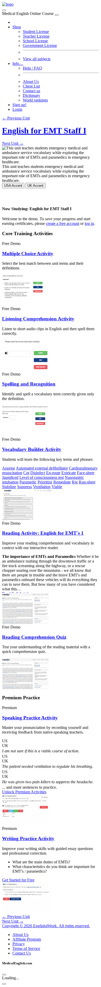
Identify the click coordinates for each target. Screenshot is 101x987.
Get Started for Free (18, 880)
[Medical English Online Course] (7, 4)
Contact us (31, 91)
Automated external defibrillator (42, 468)
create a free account (62, 223)
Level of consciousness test (41, 477)
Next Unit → (13, 143)
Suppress (24, 486)
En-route (53, 473)
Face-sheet (85, 473)
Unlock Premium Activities (24, 792)
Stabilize (9, 486)
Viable (57, 486)
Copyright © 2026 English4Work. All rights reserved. (46, 926)
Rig (75, 482)
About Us (31, 81)
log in (89, 223)
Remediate (62, 482)
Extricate (68, 473)
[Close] (57, 15)
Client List (31, 86)
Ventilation (42, 486)
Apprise (8, 468)
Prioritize (45, 482)
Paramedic (28, 482)
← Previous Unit (16, 118)
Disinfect (37, 473)
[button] (50, 741)
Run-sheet (87, 482)
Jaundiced (10, 477)
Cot (26, 473)
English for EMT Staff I (44, 130)
